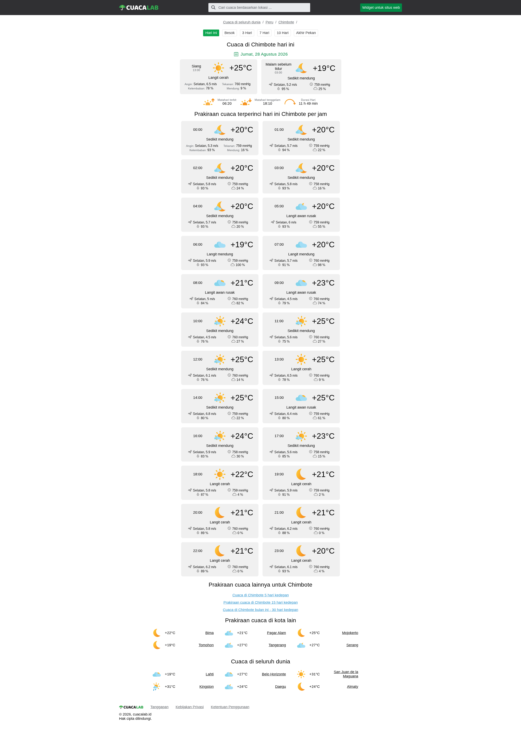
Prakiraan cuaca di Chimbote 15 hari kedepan (260, 602)
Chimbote (286, 22)
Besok (229, 33)
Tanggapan (159, 707)
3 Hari (247, 33)
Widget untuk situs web (381, 7)
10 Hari (283, 33)
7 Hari (264, 33)
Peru (269, 22)
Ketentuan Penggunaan (230, 707)
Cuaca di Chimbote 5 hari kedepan (260, 595)
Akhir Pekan (306, 33)
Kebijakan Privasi (190, 707)
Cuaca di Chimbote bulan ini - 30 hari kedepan (260, 610)
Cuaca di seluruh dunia (241, 22)
